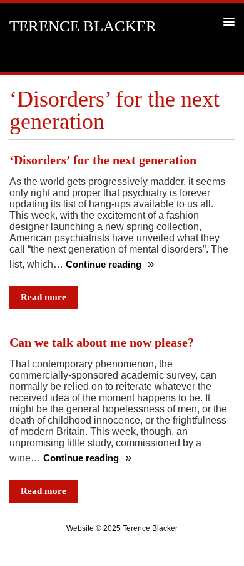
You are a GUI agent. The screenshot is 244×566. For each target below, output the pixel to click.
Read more (43, 297)
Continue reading (105, 264)
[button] (227, 21)
